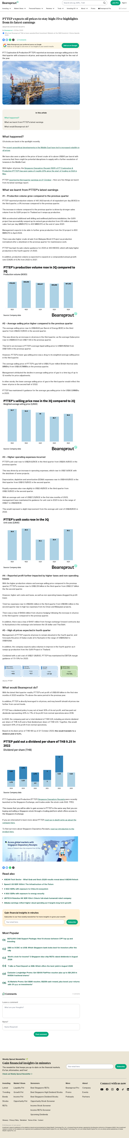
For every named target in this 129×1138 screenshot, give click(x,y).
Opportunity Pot (20, 1101)
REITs (4, 1105)
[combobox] (84, 2)
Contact (124, 8)
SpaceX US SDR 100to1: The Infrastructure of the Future (29, 884)
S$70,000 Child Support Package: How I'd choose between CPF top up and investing (40, 940)
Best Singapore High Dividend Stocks (46, 1092)
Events (85, 1092)
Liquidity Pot (19, 1088)
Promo (93, 8)
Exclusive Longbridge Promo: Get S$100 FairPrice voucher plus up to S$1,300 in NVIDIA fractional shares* (42, 974)
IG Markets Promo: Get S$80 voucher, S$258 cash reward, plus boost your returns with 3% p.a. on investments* (44, 983)
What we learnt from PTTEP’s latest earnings (24, 122)
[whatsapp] (10, 40)
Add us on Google (70, 45)
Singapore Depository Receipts (51, 799)
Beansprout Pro (105, 8)
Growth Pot (18, 1092)
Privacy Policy (14, 1120)
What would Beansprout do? (16, 126)
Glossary (5, 1120)
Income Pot (18, 1097)
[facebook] (3, 40)
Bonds (5, 1097)
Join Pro (115, 3)
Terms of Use (32, 1120)
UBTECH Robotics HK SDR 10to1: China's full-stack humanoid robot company (37, 898)
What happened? (11, 118)
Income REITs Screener (41, 1110)
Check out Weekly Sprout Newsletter (16, 1074)
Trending (6, 1092)
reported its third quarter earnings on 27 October (30, 180)
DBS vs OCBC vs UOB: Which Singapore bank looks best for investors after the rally (42, 949)
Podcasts (70, 1097)
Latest (5, 1088)
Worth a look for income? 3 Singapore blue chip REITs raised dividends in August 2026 (43, 958)
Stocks (5, 1101)
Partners (86, 1097)
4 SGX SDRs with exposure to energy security (24, 893)
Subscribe (72, 922)
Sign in (124, 3)
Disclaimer (23, 1120)
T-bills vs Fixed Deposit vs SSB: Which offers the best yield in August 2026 (40, 966)
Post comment (41, 1034)
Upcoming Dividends (39, 1114)
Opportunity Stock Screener (43, 1101)
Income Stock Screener (41, 1105)
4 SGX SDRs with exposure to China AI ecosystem (26, 889)
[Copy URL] (13, 40)
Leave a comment (10, 1002)
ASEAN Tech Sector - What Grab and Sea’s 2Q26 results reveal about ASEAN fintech (41, 879)
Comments (22, 40)
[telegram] (7, 40)
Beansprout (9, 30)
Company (86, 1088)
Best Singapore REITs (40, 1088)
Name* (5, 1022)
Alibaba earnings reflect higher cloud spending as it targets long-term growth (37, 903)
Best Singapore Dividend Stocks (44, 1097)
